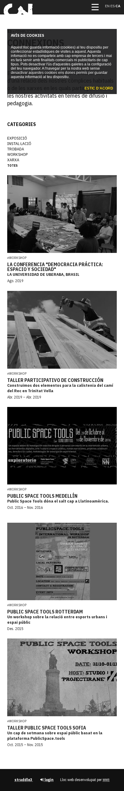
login (49, 779)
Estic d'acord (99, 88)
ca (118, 6)
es (113, 6)
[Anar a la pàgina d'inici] (18, 16)
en (107, 6)
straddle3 (23, 779)
